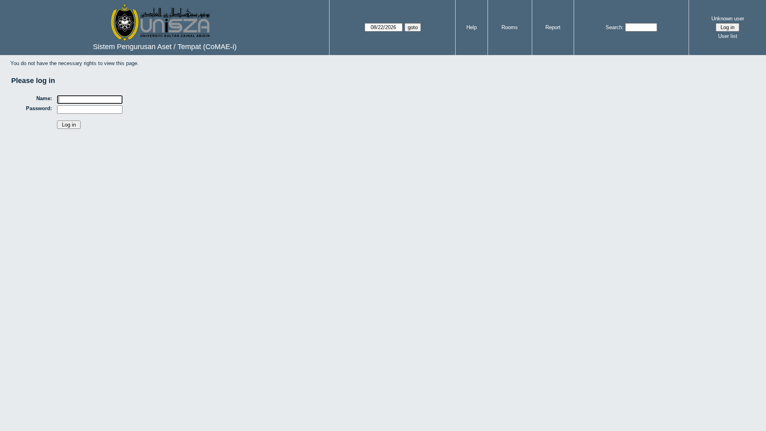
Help (471, 27)
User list (727, 36)
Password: (39, 108)
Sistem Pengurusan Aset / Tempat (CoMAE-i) (165, 47)
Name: (44, 98)
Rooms (509, 27)
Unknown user (727, 19)
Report (553, 27)
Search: (615, 27)
